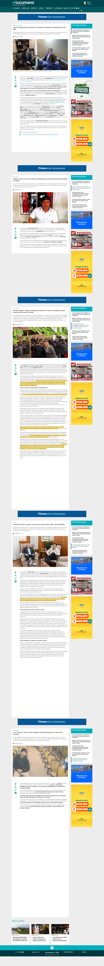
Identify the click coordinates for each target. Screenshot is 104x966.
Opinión (41, 8)
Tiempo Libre (25, 8)
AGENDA (84, 952)
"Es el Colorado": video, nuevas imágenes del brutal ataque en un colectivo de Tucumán (80, 55)
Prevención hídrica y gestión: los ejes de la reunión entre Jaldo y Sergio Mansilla (81, 49)
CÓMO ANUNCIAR (68, 952)
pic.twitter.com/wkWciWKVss (29, 132)
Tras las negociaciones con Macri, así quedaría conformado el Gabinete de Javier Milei (81, 31)
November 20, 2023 (53, 134)
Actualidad (16, 8)
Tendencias (49, 8)
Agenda (66, 8)
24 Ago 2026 (16, 935)
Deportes (34, 8)
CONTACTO (35, 952)
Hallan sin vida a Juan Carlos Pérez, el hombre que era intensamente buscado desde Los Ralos (81, 37)
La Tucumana (58, 8)
